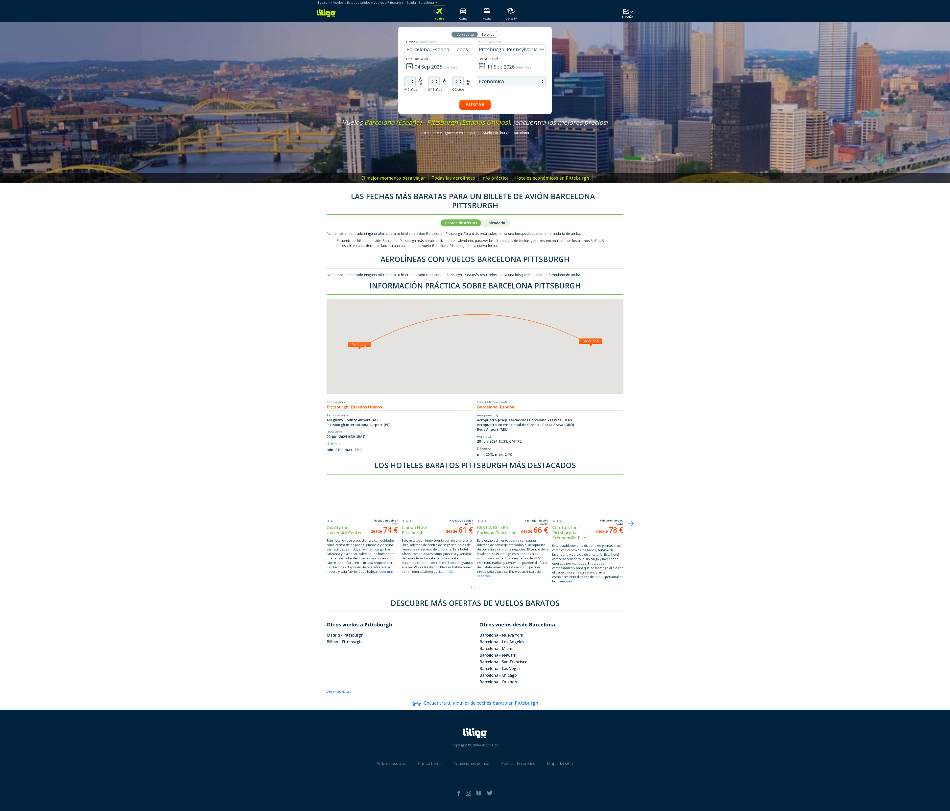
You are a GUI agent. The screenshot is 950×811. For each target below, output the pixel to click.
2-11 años (435, 89)
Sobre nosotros (391, 763)
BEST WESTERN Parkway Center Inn (497, 530)
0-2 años (458, 89)
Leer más (387, 571)
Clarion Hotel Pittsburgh (415, 530)
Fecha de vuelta (489, 59)
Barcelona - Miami (496, 648)
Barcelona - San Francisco (503, 662)
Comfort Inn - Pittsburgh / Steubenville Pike (569, 533)
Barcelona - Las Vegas (500, 668)
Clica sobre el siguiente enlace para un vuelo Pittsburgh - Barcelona (475, 132)
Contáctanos (430, 763)
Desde (421, 42)
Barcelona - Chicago (498, 675)
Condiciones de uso (471, 763)
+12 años (410, 89)
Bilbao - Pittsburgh (344, 641)
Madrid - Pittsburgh (345, 635)
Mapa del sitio (560, 763)
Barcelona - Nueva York (501, 635)
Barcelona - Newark (497, 655)
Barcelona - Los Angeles (501, 641)
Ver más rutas (339, 691)
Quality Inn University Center (344, 530)
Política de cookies (518, 763)
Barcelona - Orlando (498, 682)
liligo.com (323, 2)
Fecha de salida (417, 59)
